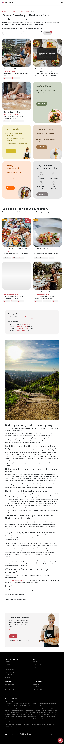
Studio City (13, 708)
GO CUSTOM (41, 104)
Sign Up (13, 636)
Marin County (8, 714)
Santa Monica (16, 706)
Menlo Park (30, 714)
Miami (28, 716)
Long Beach (22, 703)
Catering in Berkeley (26, 324)
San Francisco (13, 712)
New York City (41, 716)
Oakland (24, 714)
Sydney (33, 724)
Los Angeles (8, 703)
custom (6, 214)
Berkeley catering (8, 11)
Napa (14, 714)
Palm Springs (45, 710)
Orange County (28, 708)
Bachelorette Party (23, 11)
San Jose (28, 712)
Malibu (47, 703)
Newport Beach (37, 708)
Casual (30, 319)
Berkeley (19, 714)
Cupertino (40, 712)
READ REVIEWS (42, 194)
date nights (20, 580)
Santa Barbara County (16, 710)
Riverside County (36, 710)
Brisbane (45, 724)
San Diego (53, 710)
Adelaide (7, 726)
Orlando (24, 716)
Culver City (35, 703)
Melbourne (39, 724)
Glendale (29, 703)
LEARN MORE (11, 151)
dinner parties (12, 580)
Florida (19, 716)
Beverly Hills (8, 706)
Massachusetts (30, 719)
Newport (22, 719)
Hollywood (42, 703)
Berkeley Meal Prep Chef (22, 328)
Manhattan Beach (45, 706)
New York (33, 716)
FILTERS (48, 32)
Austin (47, 714)
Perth (14, 726)
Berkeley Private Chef (21, 330)
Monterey (41, 714)
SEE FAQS (10, 187)
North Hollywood (25, 706)
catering (12, 698)
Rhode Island (15, 719)
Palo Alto (34, 712)
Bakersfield (13, 716)
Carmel (36, 714)
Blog (34, 667)
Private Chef (23, 317)
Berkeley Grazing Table (21, 326)
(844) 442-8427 (38, 689)
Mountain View (48, 712)
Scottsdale (8, 719)
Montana (49, 719)
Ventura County (47, 708)
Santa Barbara (27, 710)
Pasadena (15, 703)
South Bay (20, 708)
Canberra (51, 724)
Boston (44, 719)
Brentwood (52, 703)
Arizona (48, 716)
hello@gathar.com (38, 687)
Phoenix (53, 716)
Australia (8, 722)
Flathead (55, 719)
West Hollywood (34, 706)
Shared (34, 319)
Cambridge (38, 719)
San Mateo (55, 712)
